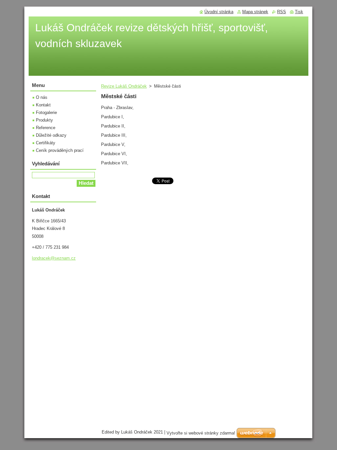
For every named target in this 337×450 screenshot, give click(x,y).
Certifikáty (45, 142)
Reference (45, 127)
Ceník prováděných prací (60, 150)
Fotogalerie (46, 112)
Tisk (299, 11)
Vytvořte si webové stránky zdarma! (201, 433)
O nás (41, 97)
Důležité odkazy (51, 135)
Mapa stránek (255, 11)
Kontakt (43, 104)
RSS (281, 11)
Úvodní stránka (218, 11)
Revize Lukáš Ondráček (124, 86)
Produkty (44, 120)
